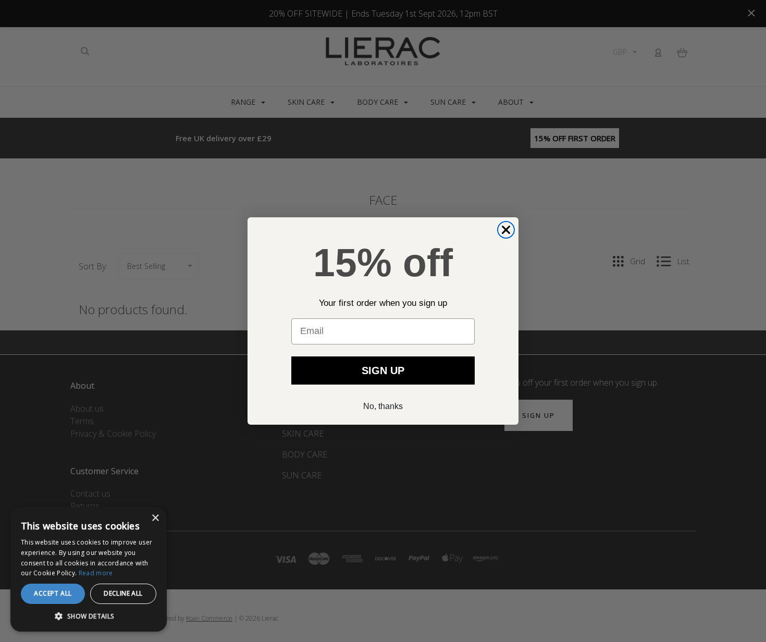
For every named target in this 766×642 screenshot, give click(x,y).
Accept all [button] (52, 593)
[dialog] (88, 569)
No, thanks (383, 406)
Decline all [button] (123, 593)
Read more (96, 573)
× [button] (155, 518)
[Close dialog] (506, 229)
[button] (88, 616)
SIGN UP (383, 370)
